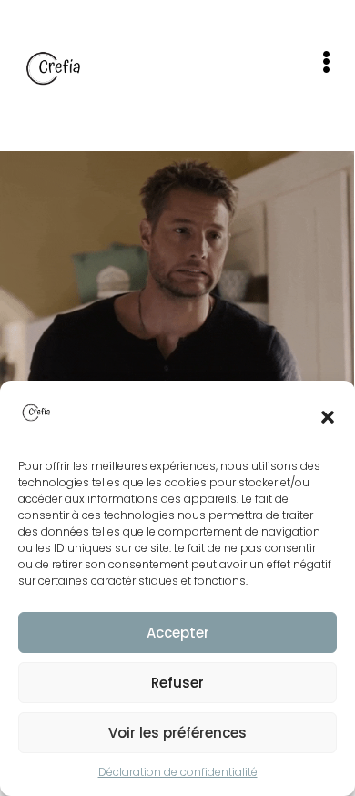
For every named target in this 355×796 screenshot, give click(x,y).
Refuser (177, 682)
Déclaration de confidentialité (178, 772)
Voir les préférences (177, 732)
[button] (328, 417)
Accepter (178, 632)
